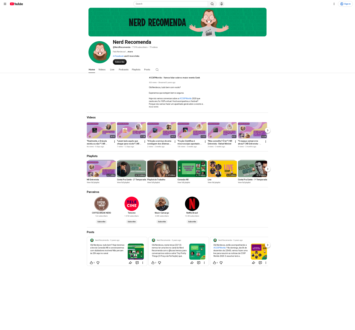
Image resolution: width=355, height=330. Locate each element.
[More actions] (114, 141)
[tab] (91, 69)
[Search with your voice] (221, 4)
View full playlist (93, 182)
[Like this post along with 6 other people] (214, 262)
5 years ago (114, 240)
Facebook (119, 56)
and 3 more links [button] (131, 56)
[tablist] (177, 69)
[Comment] (137, 262)
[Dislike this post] (98, 262)
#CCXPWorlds (185, 98)
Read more (154, 107)
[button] (154, 106)
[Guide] (5, 4)
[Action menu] (142, 262)
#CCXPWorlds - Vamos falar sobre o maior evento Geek (174, 78)
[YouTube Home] (16, 4)
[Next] (267, 130)
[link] (117, 252)
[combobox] (171, 4)
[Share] (130, 262)
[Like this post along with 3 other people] (91, 262)
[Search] (212, 4)
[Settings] (334, 4)
